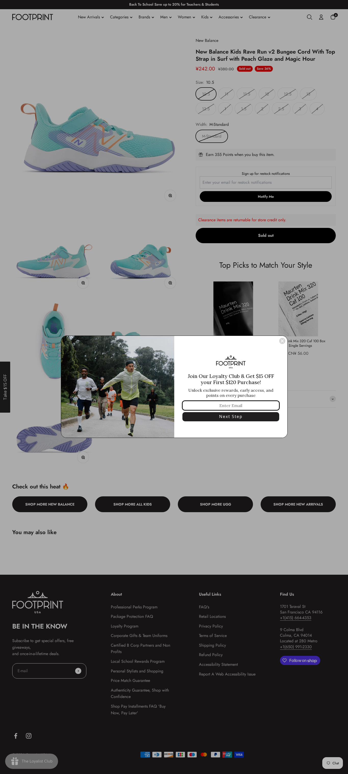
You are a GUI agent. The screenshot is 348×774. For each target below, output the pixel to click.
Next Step (231, 416)
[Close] (282, 341)
